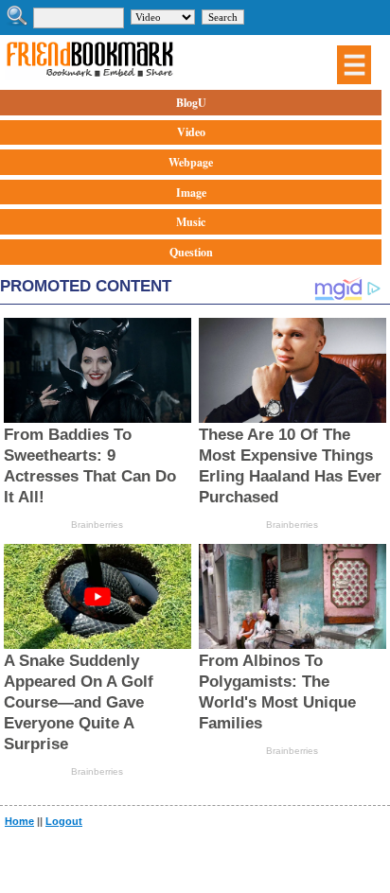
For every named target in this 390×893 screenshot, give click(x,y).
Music (190, 222)
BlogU (191, 103)
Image (191, 192)
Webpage (190, 162)
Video (191, 132)
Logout (63, 821)
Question (191, 252)
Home (19, 821)
